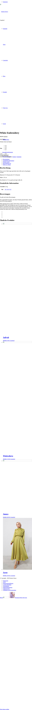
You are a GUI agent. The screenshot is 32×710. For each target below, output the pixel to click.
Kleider (14, 156)
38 (7, 189)
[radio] (9, 145)
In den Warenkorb (4, 155)
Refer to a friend (7, 164)
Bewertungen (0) (7, 163)
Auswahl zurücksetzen (7, 152)
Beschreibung (6, 159)
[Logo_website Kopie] (4, 11)
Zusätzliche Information (8, 160)
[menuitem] (17, 580)
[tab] (17, 159)
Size (1, 148)
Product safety (6, 162)
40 (8, 189)
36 (5, 189)
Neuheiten (19, 156)
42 (10, 189)
